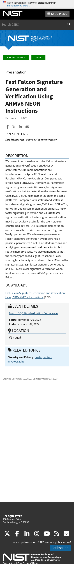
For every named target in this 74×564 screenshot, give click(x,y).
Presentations (16, 57)
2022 (38, 57)
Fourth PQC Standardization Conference (33, 313)
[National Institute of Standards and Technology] (32, 557)
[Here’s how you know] (37, 4)
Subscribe (60, 548)
